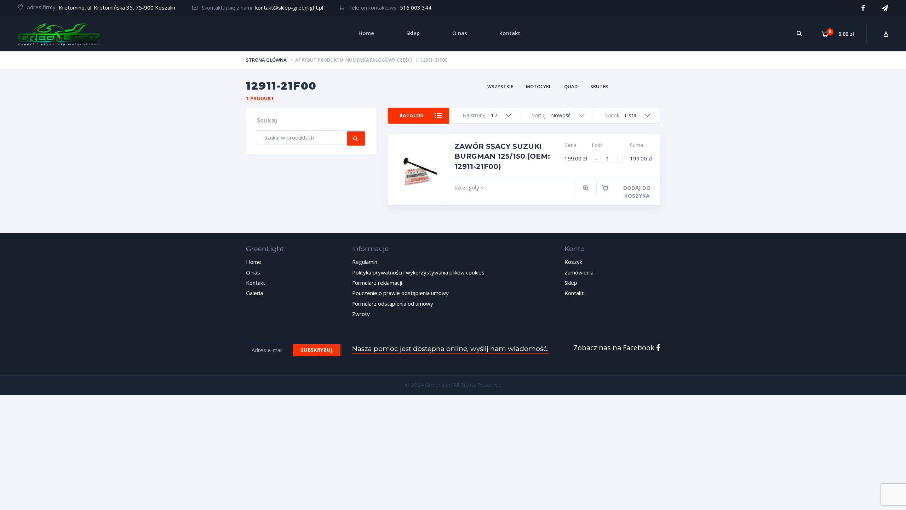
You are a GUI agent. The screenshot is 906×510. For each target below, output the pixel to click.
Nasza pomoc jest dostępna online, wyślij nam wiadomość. (450, 349)
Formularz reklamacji (377, 282)
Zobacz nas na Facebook (615, 347)
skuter (599, 86)
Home (253, 261)
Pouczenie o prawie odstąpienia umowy (400, 292)
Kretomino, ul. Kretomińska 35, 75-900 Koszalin (117, 7)
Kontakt (255, 282)
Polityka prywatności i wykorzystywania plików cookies (418, 272)
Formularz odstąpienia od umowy (392, 303)
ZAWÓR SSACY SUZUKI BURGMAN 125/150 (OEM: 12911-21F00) (502, 156)
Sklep (570, 282)
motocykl (538, 86)
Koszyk (573, 261)
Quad (571, 86)
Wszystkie (500, 86)
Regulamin (364, 261)
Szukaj (356, 138)
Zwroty (361, 313)
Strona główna (266, 60)
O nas (253, 272)
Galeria (254, 292)
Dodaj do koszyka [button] (636, 191)
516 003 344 (415, 7)
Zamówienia (579, 272)
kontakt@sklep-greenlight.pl (289, 7)
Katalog (412, 115)
